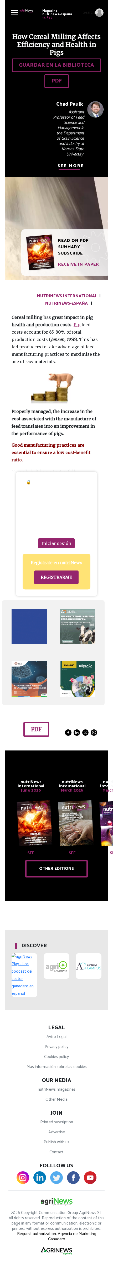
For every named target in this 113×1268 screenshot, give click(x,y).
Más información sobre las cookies (57, 1066)
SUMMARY (69, 247)
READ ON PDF (73, 241)
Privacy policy (56, 1046)
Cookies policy (56, 1056)
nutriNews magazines (56, 1089)
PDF (57, 81)
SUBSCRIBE (70, 253)
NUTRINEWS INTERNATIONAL (67, 296)
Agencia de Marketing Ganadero (72, 1236)
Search (89, 12)
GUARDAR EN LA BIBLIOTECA (56, 65)
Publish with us (56, 1142)
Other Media (56, 1099)
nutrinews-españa (66, 303)
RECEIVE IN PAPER (78, 264)
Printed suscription (56, 1122)
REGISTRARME (56, 577)
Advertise (56, 1132)
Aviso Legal (56, 1036)
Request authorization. (37, 1233)
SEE (30, 853)
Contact (56, 1152)
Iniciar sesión (56, 543)
